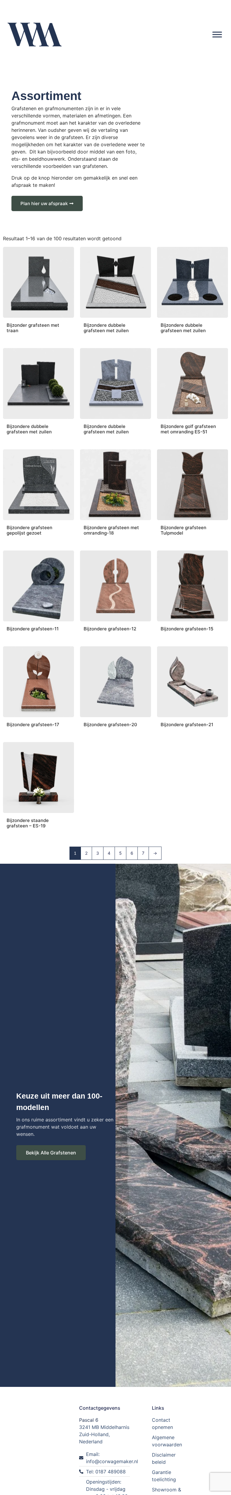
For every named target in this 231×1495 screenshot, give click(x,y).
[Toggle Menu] (217, 34)
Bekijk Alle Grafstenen (51, 1153)
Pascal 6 (88, 1420)
